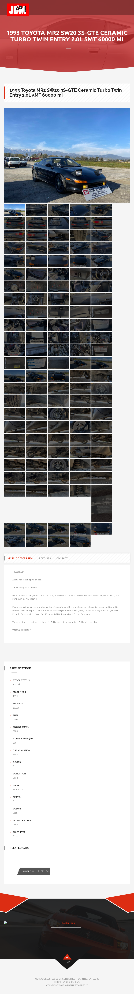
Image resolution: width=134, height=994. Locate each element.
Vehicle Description (21, 558)
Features (45, 558)
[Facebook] (38, 871)
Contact (62, 558)
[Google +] (47, 871)
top (67, 962)
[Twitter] (42, 871)
